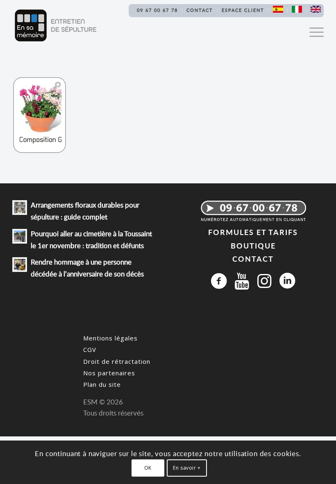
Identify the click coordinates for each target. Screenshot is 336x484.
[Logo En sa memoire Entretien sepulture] (55, 25)
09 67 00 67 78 (157, 10)
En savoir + (187, 467)
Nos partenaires (109, 373)
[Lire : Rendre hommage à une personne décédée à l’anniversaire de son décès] (19, 264)
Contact (199, 10)
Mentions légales (110, 338)
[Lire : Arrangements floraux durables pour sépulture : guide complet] (19, 207)
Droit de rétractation (116, 361)
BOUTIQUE (253, 245)
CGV (89, 349)
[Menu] (312, 31)
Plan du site (102, 384)
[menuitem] (157, 10)
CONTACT (253, 258)
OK (148, 467)
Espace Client (243, 10)
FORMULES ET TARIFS (253, 232)
